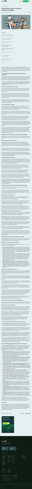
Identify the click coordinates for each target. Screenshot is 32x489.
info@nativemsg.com (5, 475)
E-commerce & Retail (4, 458)
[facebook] (26, 413)
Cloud (8, 459)
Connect (9, 460)
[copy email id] (20, 413)
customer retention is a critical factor (20, 67)
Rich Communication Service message (7, 345)
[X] (29, 413)
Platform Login (14, 459)
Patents (16, 478)
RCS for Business (23, 457)
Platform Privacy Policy (6, 478)
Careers (13, 462)
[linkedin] (28, 413)
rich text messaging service (21, 364)
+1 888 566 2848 (14, 475)
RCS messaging (26, 346)
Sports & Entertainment (4, 463)
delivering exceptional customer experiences (14, 100)
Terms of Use (15, 476)
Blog (12, 460)
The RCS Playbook (9, 471)
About (13, 457)
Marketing (3, 470)
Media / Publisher (3, 460)
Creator (9, 457)
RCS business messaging (20, 363)
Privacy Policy (4, 476)
